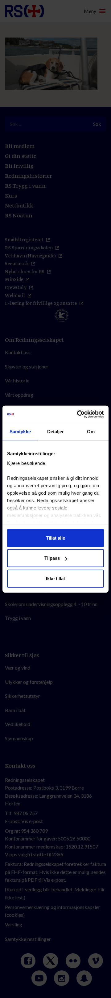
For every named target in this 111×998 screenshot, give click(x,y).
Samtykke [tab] (20, 431)
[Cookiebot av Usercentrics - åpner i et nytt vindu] (78, 414)
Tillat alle (55, 537)
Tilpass (52, 558)
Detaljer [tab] (55, 431)
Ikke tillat (55, 578)
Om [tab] (91, 431)
